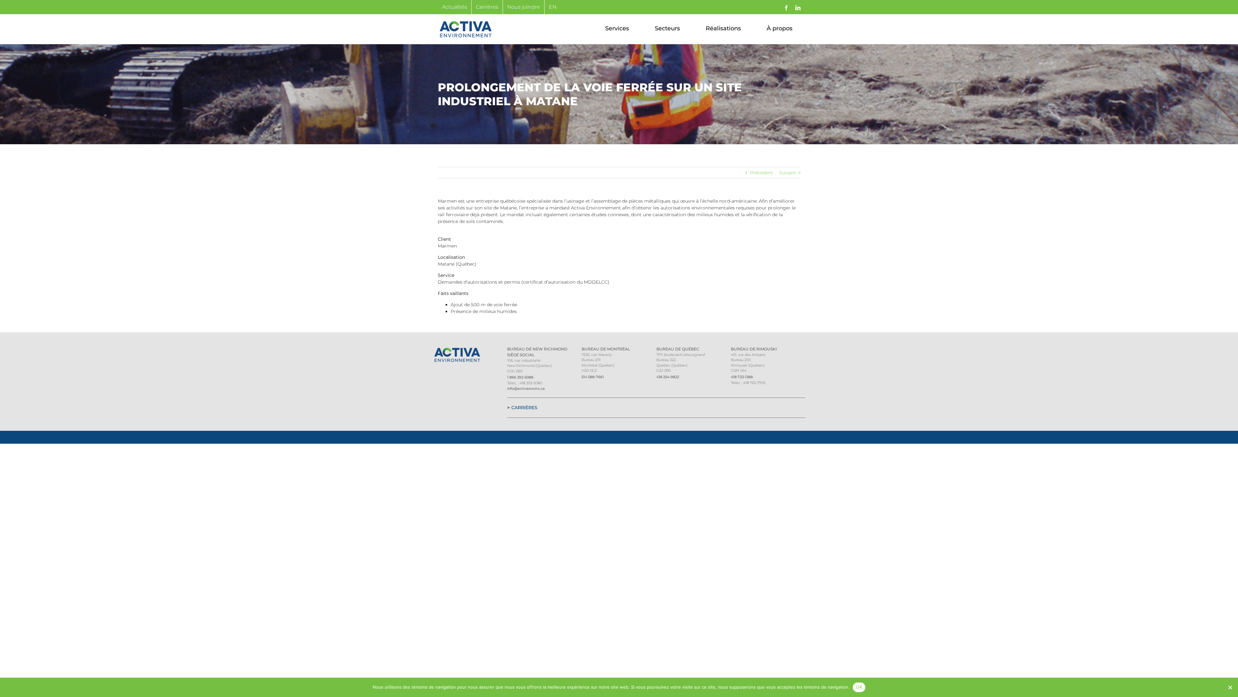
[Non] (1230, 687)
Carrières (524, 407)
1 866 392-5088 (520, 377)
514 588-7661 (593, 377)
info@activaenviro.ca (526, 388)
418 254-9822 (667, 377)
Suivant (787, 173)
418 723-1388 (742, 377)
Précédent (761, 173)
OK (859, 687)
